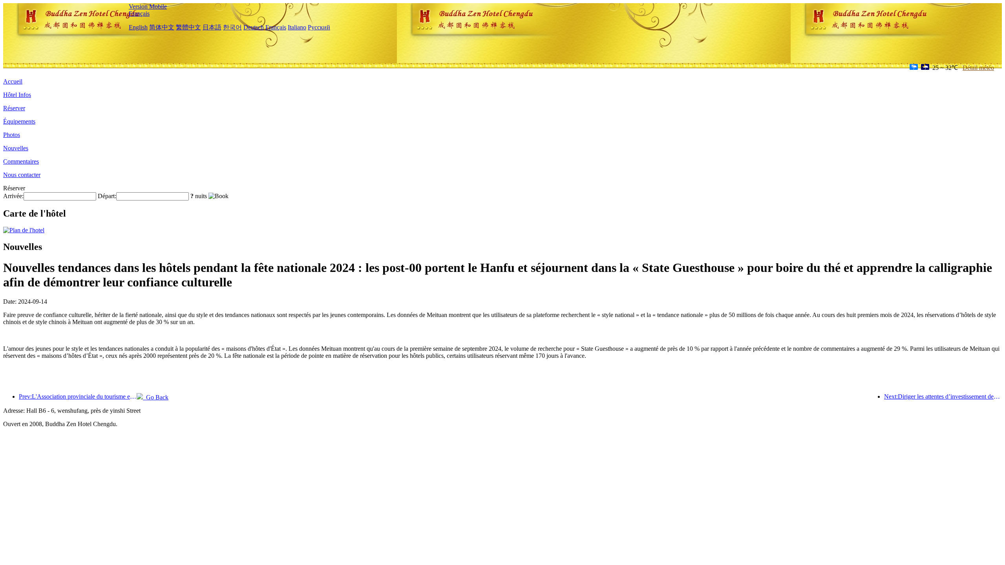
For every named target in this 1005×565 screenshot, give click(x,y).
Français (139, 13)
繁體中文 (188, 27)
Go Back (155, 397)
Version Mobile (148, 6)
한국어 (232, 27)
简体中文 (161, 27)
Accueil (12, 81)
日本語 (212, 27)
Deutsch (253, 27)
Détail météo (978, 67)
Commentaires (21, 161)
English (138, 27)
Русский (319, 27)
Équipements (19, 121)
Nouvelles (15, 148)
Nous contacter (21, 174)
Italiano (297, 27)
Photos (11, 134)
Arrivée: (13, 196)
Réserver (14, 108)
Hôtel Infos (17, 94)
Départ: (107, 196)
